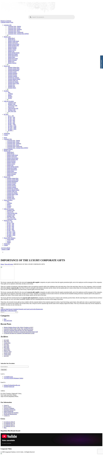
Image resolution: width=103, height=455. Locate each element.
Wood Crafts (7, 177)
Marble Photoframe (13, 55)
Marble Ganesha (12, 48)
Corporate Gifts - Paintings (15, 29)
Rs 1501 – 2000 (12, 127)
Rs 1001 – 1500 (12, 126)
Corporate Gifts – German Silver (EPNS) (17, 148)
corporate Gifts (7, 25)
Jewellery (6, 91)
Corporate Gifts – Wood (14, 28)
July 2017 (6, 356)
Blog (5, 319)
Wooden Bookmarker (13, 70)
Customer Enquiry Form (7, 22)
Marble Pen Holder (13, 54)
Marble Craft (7, 36)
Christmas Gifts (12, 102)
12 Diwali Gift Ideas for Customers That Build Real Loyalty (19, 333)
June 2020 (6, 346)
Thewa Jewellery (8, 200)
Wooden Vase (11, 86)
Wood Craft (7, 66)
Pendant (10, 96)
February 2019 (7, 351)
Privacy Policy (7, 407)
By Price (6, 114)
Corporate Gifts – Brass (13, 145)
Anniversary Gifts (12, 105)
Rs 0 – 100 (11, 116)
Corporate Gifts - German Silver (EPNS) (18, 33)
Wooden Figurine (11, 185)
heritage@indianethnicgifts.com (12, 385)
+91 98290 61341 (8, 376)
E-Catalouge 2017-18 (9, 423)
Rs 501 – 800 (11, 123)
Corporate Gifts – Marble (14, 26)
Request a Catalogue (6, 20)
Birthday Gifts (11, 104)
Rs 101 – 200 (11, 117)
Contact (6, 135)
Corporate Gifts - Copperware (15, 32)
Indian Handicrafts (8, 411)
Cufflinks (10, 93)
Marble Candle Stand (13, 41)
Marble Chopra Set (13, 42)
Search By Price (8, 220)
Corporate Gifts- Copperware (14, 146)
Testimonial (7, 133)
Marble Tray (11, 61)
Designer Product (8, 149)
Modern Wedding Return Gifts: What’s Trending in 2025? (18, 327)
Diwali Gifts (11, 107)
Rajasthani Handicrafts (9, 409)
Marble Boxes (11, 39)
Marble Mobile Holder (13, 52)
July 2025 (6, 340)
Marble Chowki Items (13, 44)
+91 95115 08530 (5, 248)
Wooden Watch (12, 87)
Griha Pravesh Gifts (13, 108)
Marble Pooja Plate (13, 58)
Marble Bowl (11, 38)
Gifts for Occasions (9, 101)
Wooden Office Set (13, 80)
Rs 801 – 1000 (12, 124)
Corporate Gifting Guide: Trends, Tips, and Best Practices (18, 329)
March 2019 (7, 350)
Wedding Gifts (11, 110)
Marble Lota (11, 51)
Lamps (9, 241)
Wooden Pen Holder (13, 82)
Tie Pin (10, 98)
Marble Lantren (12, 50)
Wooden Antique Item (13, 67)
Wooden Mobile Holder (14, 79)
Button (10, 95)
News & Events (9, 264)
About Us (6, 405)
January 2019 (7, 353)
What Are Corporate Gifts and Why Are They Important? (18, 330)
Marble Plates (11, 57)
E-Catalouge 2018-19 (9, 422)
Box (9, 92)
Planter (9, 242)
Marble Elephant (12, 47)
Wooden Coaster (12, 71)
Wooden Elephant (12, 73)
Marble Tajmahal (12, 60)
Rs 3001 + (10, 130)
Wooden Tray (11, 85)
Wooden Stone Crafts (13, 83)
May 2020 (6, 347)
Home (5, 137)
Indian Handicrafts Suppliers (11, 412)
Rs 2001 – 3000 (12, 129)
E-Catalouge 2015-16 (9, 426)
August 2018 (7, 354)
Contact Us (7, 415)
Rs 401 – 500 (11, 121)
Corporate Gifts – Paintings (14, 143)
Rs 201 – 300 (11, 118)
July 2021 (6, 344)
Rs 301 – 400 (11, 120)
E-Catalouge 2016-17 (9, 424)
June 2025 (6, 341)
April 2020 (6, 348)
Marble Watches (12, 63)
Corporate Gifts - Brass (14, 30)
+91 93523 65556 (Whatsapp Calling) (13, 378)
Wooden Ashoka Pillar (13, 69)
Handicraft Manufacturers (10, 414)
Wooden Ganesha (12, 76)
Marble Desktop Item (13, 45)
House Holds (10, 239)
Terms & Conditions (9, 408)
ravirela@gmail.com (9, 386)
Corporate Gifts (8, 139)
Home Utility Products (9, 238)
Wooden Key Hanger (13, 77)
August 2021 (7, 343)
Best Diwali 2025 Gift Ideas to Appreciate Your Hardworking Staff (21, 331)
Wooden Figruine (12, 74)
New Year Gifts (12, 111)
